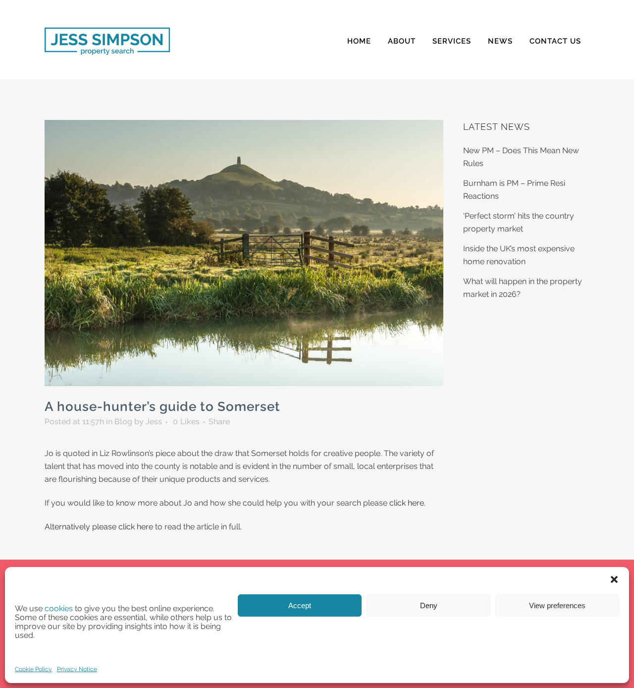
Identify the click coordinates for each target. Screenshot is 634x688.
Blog (123, 421)
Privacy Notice (77, 669)
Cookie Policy (33, 669)
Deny (428, 605)
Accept (299, 605)
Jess (154, 421)
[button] (614, 579)
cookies (59, 608)
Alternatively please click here (99, 526)
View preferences (557, 605)
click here (406, 503)
